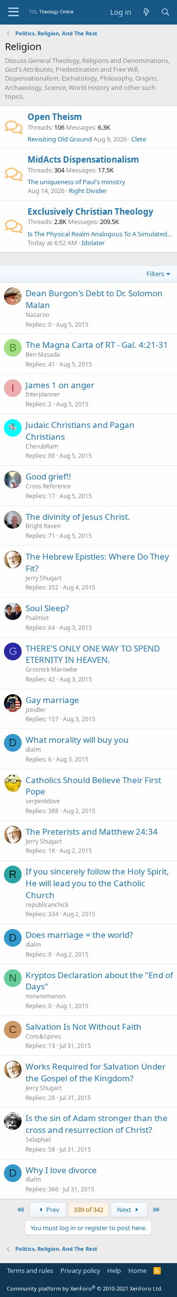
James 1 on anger (60, 385)
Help (114, 1270)
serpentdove (43, 801)
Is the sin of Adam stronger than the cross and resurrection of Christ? (97, 1123)
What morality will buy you (77, 739)
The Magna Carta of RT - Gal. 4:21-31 (97, 344)
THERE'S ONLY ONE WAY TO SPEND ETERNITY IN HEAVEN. (93, 654)
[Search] (165, 12)
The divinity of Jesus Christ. (78, 516)
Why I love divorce (61, 1170)
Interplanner (43, 394)
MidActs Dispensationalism (83, 159)
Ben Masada (43, 354)
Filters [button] (155, 273)
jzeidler (36, 709)
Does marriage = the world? (79, 934)
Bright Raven (43, 526)
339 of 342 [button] (88, 1209)
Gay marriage (52, 699)
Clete (138, 139)
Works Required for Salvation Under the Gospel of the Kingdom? (96, 1072)
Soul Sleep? (47, 608)
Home (137, 1270)
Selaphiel (38, 1139)
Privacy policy (80, 1270)
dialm (33, 749)
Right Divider (88, 190)
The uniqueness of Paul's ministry (76, 181)
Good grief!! (48, 476)
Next (125, 1209)
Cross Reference (48, 486)
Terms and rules (30, 1270)
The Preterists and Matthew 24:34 (92, 831)
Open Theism (55, 116)
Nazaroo (37, 314)
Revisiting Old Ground (60, 139)
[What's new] (145, 12)
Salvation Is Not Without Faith (84, 1026)
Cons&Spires (43, 1036)
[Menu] (13, 12)
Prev (52, 1209)
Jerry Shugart (43, 578)
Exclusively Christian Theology (90, 211)
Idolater (93, 242)
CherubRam (42, 446)
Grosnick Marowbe (51, 669)
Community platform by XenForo (85, 1288)
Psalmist (37, 618)
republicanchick (47, 905)
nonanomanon (45, 996)
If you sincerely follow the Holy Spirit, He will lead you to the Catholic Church (97, 883)
